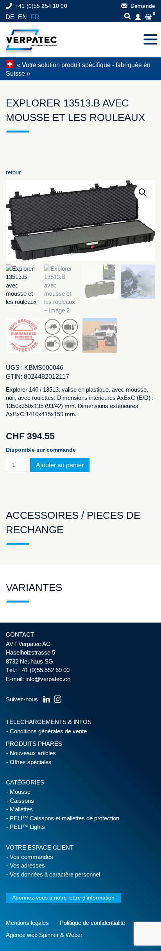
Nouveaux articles (33, 753)
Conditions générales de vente (48, 731)
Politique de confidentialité (92, 922)
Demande (143, 6)
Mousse (20, 791)
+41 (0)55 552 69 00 (44, 670)
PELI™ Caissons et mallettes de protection (64, 818)
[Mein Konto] (139, 17)
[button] (142, 192)
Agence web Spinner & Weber (44, 934)
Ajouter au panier (60, 465)
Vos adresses (27, 865)
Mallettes (21, 809)
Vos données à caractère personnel (55, 874)
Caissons (22, 800)
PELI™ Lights (27, 826)
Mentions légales (27, 922)
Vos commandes (31, 856)
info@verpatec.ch (47, 679)
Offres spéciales (31, 762)
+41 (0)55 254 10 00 (41, 6)
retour (13, 172)
